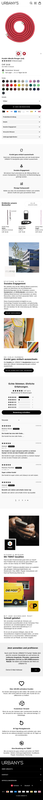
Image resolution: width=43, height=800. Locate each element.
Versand (11, 66)
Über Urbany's (7, 769)
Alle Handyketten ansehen (19, 370)
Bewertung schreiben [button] (21, 412)
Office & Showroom (9, 780)
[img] (6, 426)
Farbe (4, 78)
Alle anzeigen (33, 204)
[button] (6, 61)
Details (4, 97)
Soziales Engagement (9, 127)
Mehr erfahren (13, 313)
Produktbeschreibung (9, 117)
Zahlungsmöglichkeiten (10, 137)
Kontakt (5, 774)
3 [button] (22, 500)
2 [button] (19, 500)
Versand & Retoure (9, 132)
